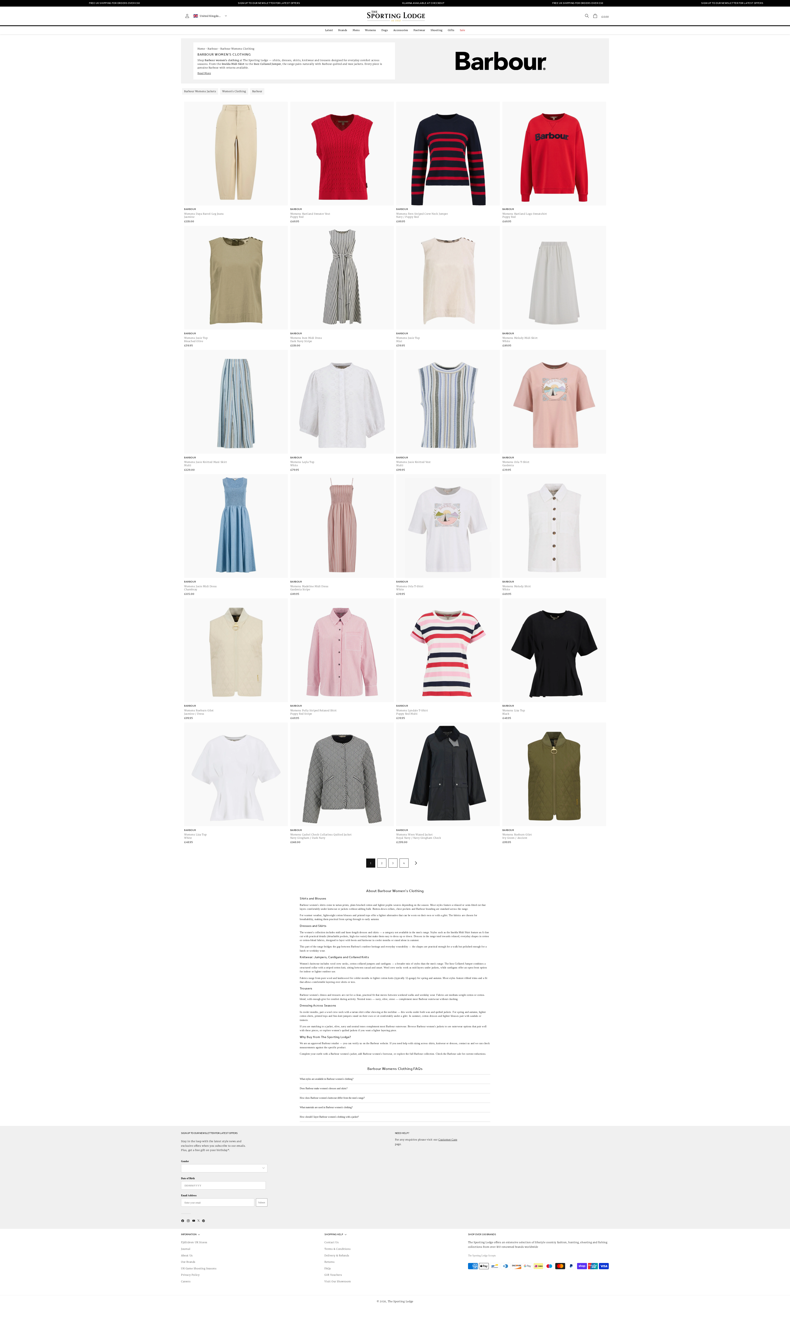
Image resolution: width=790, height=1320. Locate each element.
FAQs (327, 1268)
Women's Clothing (234, 91)
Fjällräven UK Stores (194, 1242)
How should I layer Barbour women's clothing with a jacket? (329, 1116)
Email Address (189, 1195)
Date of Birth (188, 1178)
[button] (595, 16)
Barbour (213, 48)
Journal (185, 1248)
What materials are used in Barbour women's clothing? (326, 1107)
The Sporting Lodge (401, 1301)
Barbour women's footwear (377, 1053)
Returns (329, 1261)
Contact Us (331, 1242)
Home (201, 48)
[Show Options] (263, 1168)
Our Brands (188, 1261)
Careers (186, 1281)
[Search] (587, 16)
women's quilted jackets (345, 1030)
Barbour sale (454, 1053)
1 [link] (370, 863)
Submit (261, 1202)
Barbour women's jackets (430, 1026)
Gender (185, 1161)
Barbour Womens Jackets (200, 91)
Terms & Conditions (337, 1248)
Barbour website (379, 1043)
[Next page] (415, 863)
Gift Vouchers (333, 1274)
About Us (187, 1255)
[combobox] (222, 1168)
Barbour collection (424, 1053)
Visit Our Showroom (337, 1281)
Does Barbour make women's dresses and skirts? (323, 1088)
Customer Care (447, 1139)
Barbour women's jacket (344, 1053)
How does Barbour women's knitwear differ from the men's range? (332, 1097)
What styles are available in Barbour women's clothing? (326, 1079)
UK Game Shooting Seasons (198, 1268)
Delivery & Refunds (336, 1255)
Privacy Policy (190, 1274)
